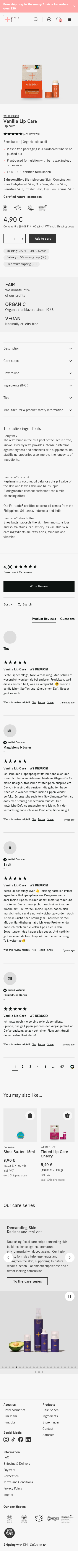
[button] (38, 134)
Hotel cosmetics (14, 1410)
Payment (9, 1470)
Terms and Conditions (18, 1482)
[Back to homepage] (11, 20)
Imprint (8, 1495)
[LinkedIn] (28, 1440)
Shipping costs (65, 226)
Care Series (50, 1410)
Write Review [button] (39, 586)
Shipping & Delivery (16, 1464)
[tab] (44, 619)
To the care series (27, 1281)
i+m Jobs (9, 1422)
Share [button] (50, 702)
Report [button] (41, 702)
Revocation (11, 1476)
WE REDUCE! (11, 116)
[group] (38, 567)
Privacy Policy (12, 1488)
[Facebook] (20, 1440)
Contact (47, 1429)
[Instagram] (6, 1440)
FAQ (6, 1457)
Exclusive (8, 1147)
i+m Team (10, 1416)
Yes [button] (34, 702)
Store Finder (50, 1422)
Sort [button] (6, 604)
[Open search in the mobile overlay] (36, 19)
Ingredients (50, 1416)
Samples (48, 1435)
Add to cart (43, 238)
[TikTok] (13, 1440)
